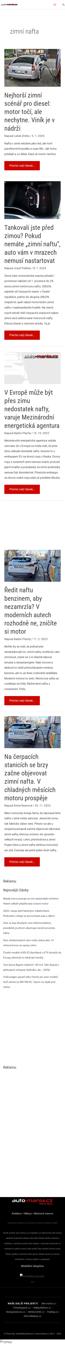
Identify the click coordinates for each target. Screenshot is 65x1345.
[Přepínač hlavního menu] (55, 5)
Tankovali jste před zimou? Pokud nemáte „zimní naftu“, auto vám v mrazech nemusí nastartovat (32, 244)
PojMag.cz (52, 1312)
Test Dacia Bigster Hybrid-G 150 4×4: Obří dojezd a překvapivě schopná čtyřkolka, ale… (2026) (31, 967)
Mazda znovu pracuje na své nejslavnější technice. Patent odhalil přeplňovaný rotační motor (31, 901)
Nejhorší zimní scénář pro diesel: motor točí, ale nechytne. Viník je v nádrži (29, 111)
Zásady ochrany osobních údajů (42, 1223)
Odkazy (28, 1213)
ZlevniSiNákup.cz (32, 1316)
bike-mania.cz (48, 1303)
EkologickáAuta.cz (15, 1312)
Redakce (17, 1213)
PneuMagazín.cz (21, 1307)
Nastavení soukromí (17, 1223)
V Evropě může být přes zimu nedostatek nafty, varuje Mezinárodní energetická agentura (32, 409)
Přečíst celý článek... (22, 164)
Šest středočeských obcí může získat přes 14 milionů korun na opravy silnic (28, 943)
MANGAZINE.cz (36, 1312)
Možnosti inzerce (43, 1213)
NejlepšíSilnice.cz (42, 1307)
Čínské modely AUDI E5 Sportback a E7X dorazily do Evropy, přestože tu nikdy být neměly (32, 955)
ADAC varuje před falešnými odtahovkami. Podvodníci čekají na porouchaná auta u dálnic (29, 913)
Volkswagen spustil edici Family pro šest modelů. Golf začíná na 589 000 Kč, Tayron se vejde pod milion (30, 982)
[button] (63, 4)
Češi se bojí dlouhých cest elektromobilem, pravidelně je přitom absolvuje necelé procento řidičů (29, 928)
